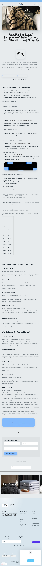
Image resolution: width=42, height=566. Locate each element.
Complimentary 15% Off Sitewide (22, 0)
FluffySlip (33, 411)
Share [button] (4, 46)
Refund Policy (34, 520)
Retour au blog (21, 433)
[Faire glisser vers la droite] (23, 496)
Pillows (21, 521)
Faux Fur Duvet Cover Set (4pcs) (18, 131)
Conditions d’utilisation (20, 562)
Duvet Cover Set (23, 513)
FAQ (32, 516)
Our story (3, 519)
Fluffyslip (15, 561)
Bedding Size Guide (23, 522)
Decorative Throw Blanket (23, 515)
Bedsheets (22, 519)
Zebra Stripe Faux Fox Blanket (18, 154)
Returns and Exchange (35, 521)
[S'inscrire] (29, 467)
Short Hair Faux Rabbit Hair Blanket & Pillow (21, 143)
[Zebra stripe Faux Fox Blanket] (14, 78)
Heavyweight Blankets (24, 517)
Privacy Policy (34, 518)
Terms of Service (34, 527)
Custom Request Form (35, 528)
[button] (2, 4)
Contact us (33, 514)
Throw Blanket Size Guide (23, 525)
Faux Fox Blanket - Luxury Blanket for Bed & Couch (22, 120)
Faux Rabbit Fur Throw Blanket (18, 109)
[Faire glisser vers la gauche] (18, 496)
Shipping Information (35, 523)
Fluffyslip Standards (35, 525)
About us (33, 513)
